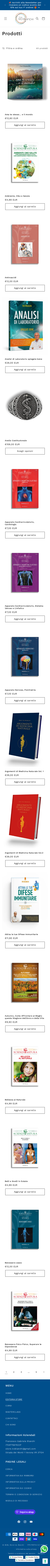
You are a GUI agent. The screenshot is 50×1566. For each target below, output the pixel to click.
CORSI (9, 1406)
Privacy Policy (17, 1557)
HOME (9, 1393)
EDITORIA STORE (14, 1399)
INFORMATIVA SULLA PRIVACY (20, 1482)
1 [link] (6, 1372)
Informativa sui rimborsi (37, 1545)
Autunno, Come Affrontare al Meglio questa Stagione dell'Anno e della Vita (24, 1017)
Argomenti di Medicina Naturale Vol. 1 (24, 771)
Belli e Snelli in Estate (16, 1181)
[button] (5, 18)
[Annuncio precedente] (5, 5)
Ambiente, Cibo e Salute (17, 196)
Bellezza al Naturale (15, 1100)
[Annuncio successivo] (45, 5)
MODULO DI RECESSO (17, 1501)
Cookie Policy (33, 1557)
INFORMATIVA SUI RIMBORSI (20, 1475)
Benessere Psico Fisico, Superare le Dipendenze (23, 1345)
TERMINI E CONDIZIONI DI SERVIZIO (24, 1494)
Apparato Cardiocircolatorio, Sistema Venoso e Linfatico (24, 607)
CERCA (9, 1469)
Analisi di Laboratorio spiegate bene (23, 359)
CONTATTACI (12, 1418)
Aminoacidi (10, 277)
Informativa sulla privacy (26, 1549)
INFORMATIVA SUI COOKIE (19, 1488)
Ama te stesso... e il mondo (19, 114)
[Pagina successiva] (44, 1372)
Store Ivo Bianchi (17, 1545)
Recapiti (41, 1553)
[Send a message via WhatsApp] (44, 1549)
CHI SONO (11, 1424)
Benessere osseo (13, 1263)
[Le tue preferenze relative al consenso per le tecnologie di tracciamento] (45, 1561)
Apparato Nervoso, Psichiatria (20, 690)
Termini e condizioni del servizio (21, 1553)
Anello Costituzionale (16, 440)
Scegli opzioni (25, 451)
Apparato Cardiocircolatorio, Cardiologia (19, 523)
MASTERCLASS (13, 1412)
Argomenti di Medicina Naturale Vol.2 (24, 853)
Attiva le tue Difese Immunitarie (21, 934)
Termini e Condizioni (26, 1560)
